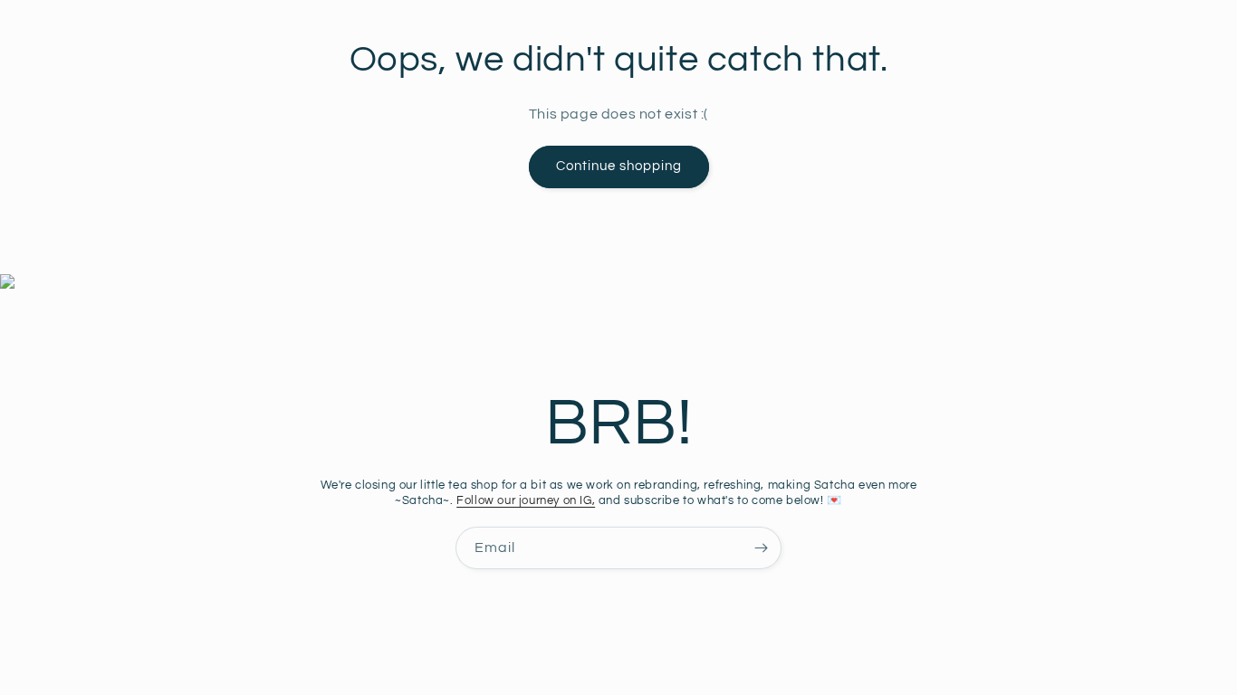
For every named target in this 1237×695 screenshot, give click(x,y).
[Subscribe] (761, 548)
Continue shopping (619, 166)
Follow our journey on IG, (525, 500)
